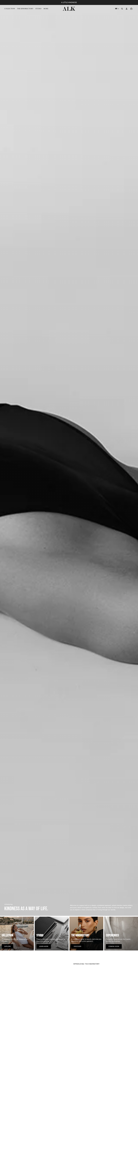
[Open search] (122, 8)
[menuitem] (45, 8)
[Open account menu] (126, 8)
